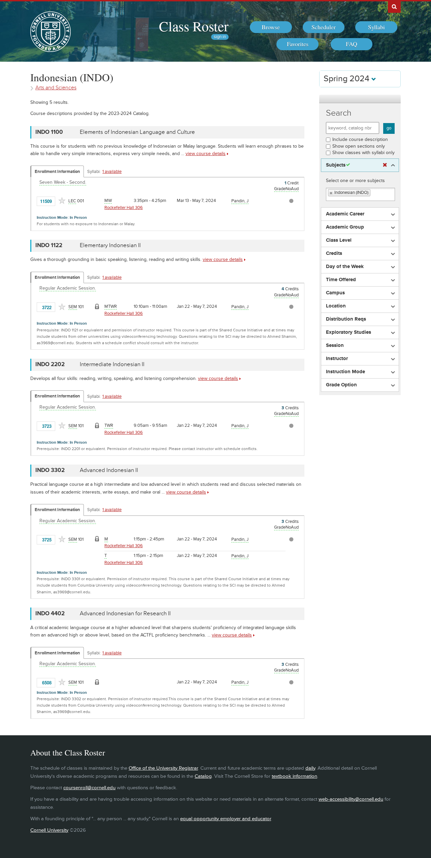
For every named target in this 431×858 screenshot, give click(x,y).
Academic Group (345, 227)
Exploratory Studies (348, 332)
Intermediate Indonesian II (112, 364)
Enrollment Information (57, 171)
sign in (220, 36)
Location (336, 306)
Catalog (203, 776)
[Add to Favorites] (62, 200)
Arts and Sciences (55, 88)
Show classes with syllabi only (363, 152)
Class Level (339, 240)
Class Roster (194, 26)
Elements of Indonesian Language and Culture (137, 132)
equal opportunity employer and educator (225, 819)
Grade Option (341, 385)
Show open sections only (358, 146)
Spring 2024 (347, 78)
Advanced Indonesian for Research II (125, 613)
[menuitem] (271, 27)
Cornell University (49, 830)
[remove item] (331, 193)
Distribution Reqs (346, 319)
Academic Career (345, 214)
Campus (335, 293)
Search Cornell (394, 6)
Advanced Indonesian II (109, 470)
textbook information (294, 776)
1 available (112, 171)
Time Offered (341, 280)
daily (310, 768)
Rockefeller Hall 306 (123, 207)
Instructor (337, 359)
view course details (206, 153)
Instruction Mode (345, 372)
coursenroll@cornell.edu (89, 788)
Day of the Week (345, 267)
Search (339, 113)
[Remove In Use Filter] (385, 165)
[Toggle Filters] (360, 99)
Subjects (335, 165)
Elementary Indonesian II (110, 245)
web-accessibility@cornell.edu (351, 799)
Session (335, 346)
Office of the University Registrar (163, 768)
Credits (334, 253)
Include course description (360, 139)
